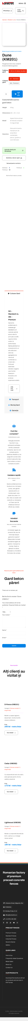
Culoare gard (5, 81)
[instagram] (7, 922)
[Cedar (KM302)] (14, 740)
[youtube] (14, 922)
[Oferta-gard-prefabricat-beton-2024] (16, 985)
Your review (6, 615)
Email (4, 637)
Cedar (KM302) (10, 763)
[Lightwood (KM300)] (14, 799)
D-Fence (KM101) (11, 704)
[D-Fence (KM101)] (14, 681)
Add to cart (18, 94)
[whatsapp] (17, 922)
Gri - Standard (14, 78)
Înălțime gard (5, 71)
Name (4, 630)
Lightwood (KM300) (12, 822)
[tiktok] (10, 922)
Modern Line (12, 20)
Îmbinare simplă (14, 708)
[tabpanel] (14, 346)
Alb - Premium (14, 83)
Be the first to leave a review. (14, 175)
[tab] (14, 293)
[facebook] (3, 922)
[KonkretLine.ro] (8, 2)
